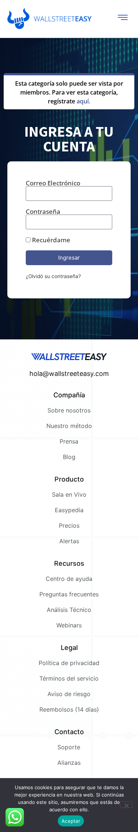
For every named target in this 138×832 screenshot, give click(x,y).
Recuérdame (50, 240)
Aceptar (70, 821)
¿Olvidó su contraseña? (53, 276)
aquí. (83, 101)
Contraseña (43, 211)
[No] (126, 804)
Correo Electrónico (53, 183)
